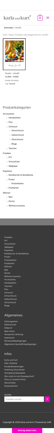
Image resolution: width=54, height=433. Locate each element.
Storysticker (14, 161)
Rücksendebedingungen (15, 341)
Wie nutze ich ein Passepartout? (19, 376)
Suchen (7, 395)
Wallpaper (13, 166)
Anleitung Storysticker (14, 369)
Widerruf (8, 328)
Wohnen (6, 193)
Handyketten (15, 117)
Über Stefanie (10, 363)
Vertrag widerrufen (27, 430)
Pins (11, 122)
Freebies (7, 153)
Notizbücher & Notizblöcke (21, 175)
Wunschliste (10, 383)
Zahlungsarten (11, 321)
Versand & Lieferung (13, 334)
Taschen (13, 148)
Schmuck (13, 126)
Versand (12, 84)
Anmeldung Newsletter (14, 373)
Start (5, 35)
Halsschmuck (18, 135)
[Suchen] (47, 399)
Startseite (8, 27)
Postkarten (14, 188)
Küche (12, 201)
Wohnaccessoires (17, 205)
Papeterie (7, 171)
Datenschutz (10, 324)
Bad (10, 197)
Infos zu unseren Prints (15, 379)
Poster (12, 179)
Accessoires (8, 114)
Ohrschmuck (17, 139)
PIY (10, 157)
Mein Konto (9, 331)
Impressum (9, 338)
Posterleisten (18, 183)
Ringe (14, 144)
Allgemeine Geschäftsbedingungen (20, 344)
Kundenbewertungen (14, 366)
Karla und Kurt (11, 360)
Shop (11, 35)
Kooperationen (11, 386)
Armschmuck (18, 130)
